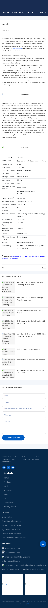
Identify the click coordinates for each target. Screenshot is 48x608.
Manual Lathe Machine (11, 533)
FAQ (5, 498)
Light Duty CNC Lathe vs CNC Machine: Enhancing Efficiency (31, 335)
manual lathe (17, 48)
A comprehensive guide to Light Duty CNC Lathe (30, 371)
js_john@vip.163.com (11, 561)
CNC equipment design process (28, 349)
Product (7, 482)
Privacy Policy (10, 507)
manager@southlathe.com (17, 557)
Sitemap (30, 604)
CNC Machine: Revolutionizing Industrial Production (31, 322)
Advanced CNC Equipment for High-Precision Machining (30, 299)
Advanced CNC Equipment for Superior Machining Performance (31, 283)
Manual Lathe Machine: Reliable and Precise (30, 311)
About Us (7, 490)
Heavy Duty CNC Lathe (11, 525)
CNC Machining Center (12, 521)
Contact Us (9, 502)
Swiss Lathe (7, 517)
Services (7, 486)
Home (6, 478)
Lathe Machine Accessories (14, 537)
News (6, 494)
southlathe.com (20, 604)
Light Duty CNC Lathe (11, 529)
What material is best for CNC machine (31, 360)
